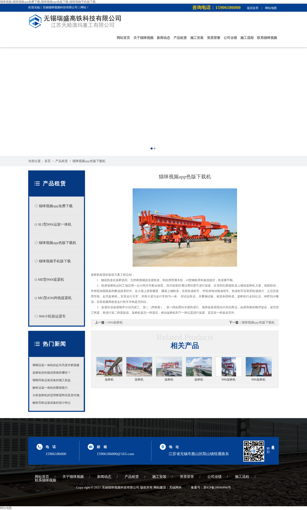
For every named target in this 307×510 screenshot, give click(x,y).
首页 (47, 161)
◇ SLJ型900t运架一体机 (52, 224)
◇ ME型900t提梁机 (49, 280)
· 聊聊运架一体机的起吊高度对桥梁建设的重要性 (56, 365)
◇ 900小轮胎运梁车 (50, 316)
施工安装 (197, 37)
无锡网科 (175, 487)
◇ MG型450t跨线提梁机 (53, 298)
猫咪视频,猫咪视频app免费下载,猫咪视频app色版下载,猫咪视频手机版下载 (48, 1)
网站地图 (271, 8)
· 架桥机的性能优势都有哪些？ (51, 372)
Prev (7, 93)
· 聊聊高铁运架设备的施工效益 (51, 380)
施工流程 (247, 37)
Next (299, 93)
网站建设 (160, 487)
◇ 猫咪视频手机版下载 (52, 261)
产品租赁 (180, 37)
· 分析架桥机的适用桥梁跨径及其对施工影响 (56, 395)
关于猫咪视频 (143, 37)
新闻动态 (163, 37)
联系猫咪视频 (267, 37)
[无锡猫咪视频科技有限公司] (153, 93)
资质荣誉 (213, 37)
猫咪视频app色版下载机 (88, 161)
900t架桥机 (115, 322)
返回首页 (253, 8)
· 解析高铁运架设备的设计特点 (51, 402)
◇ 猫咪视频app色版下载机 (55, 243)
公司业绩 (230, 37)
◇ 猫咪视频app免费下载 (53, 206)
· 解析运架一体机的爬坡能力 (49, 387)
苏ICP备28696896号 (217, 487)
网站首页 (123, 37)
